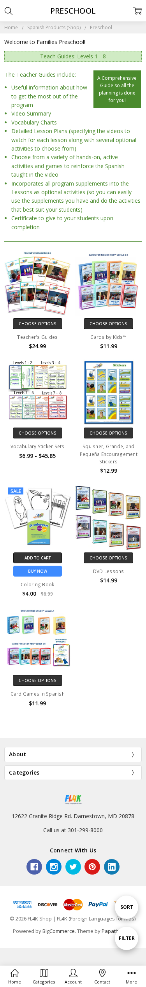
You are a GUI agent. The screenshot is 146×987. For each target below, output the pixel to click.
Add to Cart (38, 558)
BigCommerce (58, 930)
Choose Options (37, 323)
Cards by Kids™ (108, 337)
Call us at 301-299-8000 (73, 830)
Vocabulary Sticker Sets (38, 446)
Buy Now (37, 571)
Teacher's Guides (37, 337)
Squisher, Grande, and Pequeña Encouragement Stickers (108, 454)
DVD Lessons (108, 571)
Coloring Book (37, 584)
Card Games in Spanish (38, 694)
